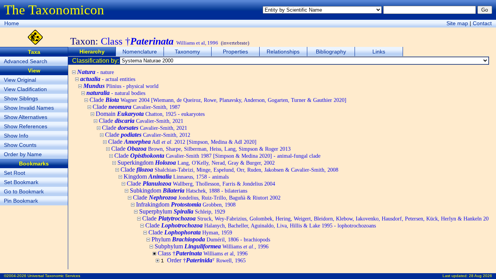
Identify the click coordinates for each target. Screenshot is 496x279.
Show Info (16, 136)
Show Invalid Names (29, 108)
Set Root (14, 173)
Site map (457, 23)
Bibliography (331, 51)
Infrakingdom (186, 204)
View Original (20, 80)
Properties (235, 51)
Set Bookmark (21, 182)
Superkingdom (196, 162)
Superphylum (182, 211)
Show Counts (20, 145)
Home (11, 23)
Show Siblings (21, 98)
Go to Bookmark (24, 191)
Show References (25, 126)
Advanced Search (25, 61)
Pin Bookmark (21, 201)
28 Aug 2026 (480, 276)
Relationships (283, 51)
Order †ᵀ (206, 260)
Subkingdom (188, 190)
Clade (218, 99)
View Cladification (25, 89)
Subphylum (212, 246)
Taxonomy (187, 51)
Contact (482, 23)
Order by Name (23, 154)
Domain (150, 113)
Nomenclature (139, 51)
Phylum (211, 239)
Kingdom (176, 176)
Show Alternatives (25, 117)
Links (378, 51)
